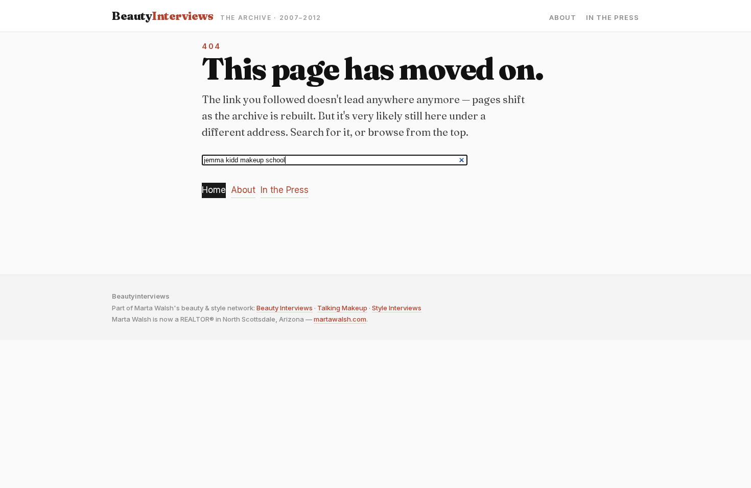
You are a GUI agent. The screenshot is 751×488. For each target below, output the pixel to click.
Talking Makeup (342, 308)
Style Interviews (396, 308)
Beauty (162, 15)
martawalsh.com (340, 319)
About (562, 17)
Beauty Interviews (284, 308)
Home (214, 190)
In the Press (612, 17)
